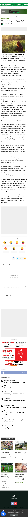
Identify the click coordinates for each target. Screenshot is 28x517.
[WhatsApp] (21, 258)
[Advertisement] (14, 29)
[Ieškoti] (25, 11)
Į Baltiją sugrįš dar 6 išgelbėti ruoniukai (20, 453)
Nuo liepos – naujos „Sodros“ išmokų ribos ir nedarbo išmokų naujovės (15, 428)
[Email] (24, 258)
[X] (17, 258)
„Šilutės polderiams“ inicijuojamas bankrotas (15, 407)
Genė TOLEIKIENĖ (20, 482)
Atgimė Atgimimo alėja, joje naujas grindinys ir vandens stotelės (15, 420)
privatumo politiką (19, 512)
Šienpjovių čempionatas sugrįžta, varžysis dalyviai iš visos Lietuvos (6, 478)
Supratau (14, 515)
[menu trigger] (4, 11)
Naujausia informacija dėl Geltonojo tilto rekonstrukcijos (14, 394)
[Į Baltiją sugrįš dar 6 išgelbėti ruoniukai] (21, 445)
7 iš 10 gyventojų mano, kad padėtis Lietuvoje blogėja (15, 413)
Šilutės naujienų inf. (15, 23)
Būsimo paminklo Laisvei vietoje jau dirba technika (14, 401)
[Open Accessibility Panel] (3, 513)
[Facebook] (13, 258)
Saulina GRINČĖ (6, 460)
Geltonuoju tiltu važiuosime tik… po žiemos (14, 382)
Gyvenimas (4, 18)
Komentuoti (17, 460)
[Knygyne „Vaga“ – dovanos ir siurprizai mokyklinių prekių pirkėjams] (7, 445)
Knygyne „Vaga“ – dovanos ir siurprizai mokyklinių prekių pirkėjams (6, 455)
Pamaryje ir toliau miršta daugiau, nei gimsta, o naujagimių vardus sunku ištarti (20, 477)
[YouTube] (15, 503)
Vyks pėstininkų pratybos (10, 388)
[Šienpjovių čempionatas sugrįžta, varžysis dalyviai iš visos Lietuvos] (7, 467)
